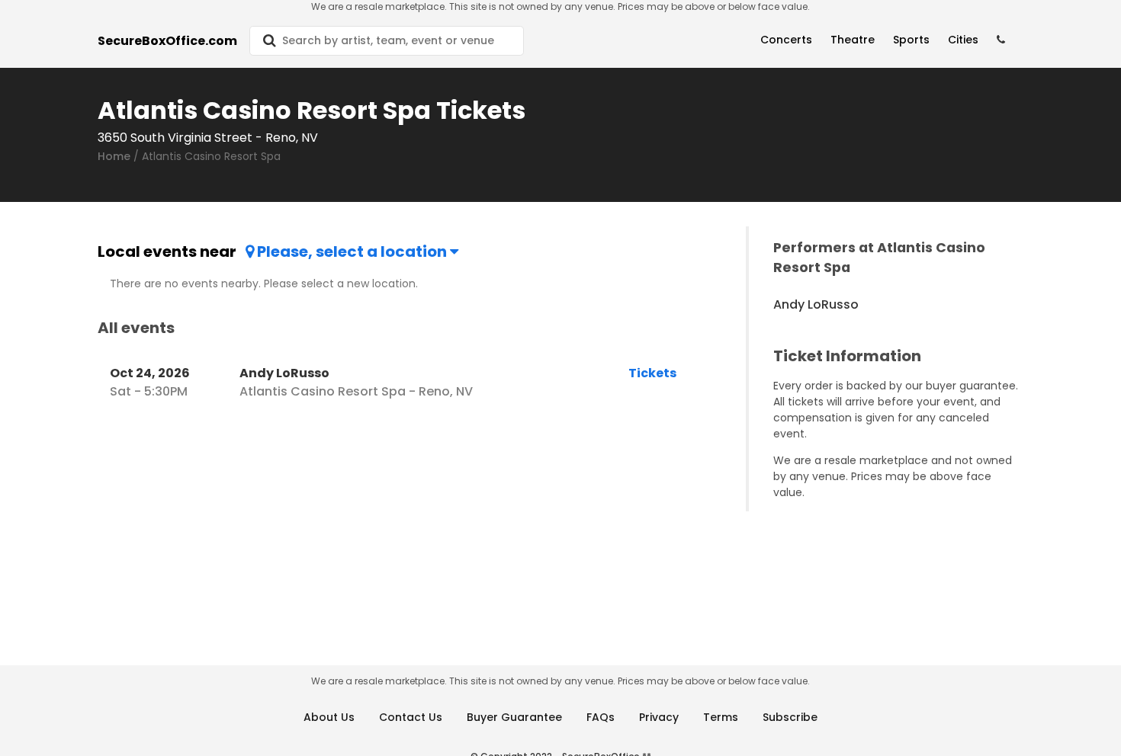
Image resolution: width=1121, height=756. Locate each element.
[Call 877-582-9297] (1001, 40)
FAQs (600, 717)
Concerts (786, 39)
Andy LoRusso (816, 304)
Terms (720, 717)
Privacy (659, 717)
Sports (911, 39)
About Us (329, 717)
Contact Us (410, 717)
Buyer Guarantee (514, 717)
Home (114, 156)
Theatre (852, 39)
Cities (963, 39)
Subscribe (790, 717)
